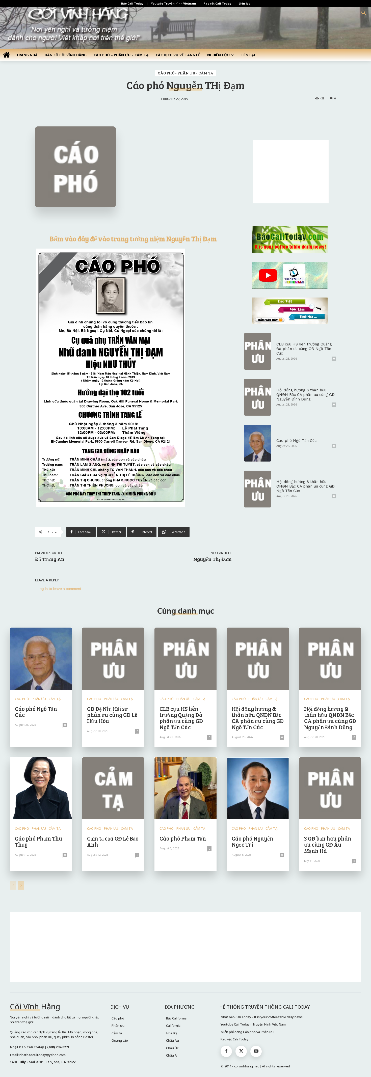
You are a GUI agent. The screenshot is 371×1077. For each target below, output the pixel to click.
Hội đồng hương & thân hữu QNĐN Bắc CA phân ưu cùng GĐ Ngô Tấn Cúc (305, 486)
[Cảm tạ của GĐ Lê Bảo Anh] (113, 788)
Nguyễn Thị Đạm (212, 558)
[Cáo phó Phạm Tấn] (185, 788)
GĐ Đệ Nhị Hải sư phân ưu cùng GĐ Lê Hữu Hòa (112, 714)
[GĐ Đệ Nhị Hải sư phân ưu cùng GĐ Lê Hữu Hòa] (113, 659)
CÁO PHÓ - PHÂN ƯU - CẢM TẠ (185, 72)
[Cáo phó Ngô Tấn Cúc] (258, 443)
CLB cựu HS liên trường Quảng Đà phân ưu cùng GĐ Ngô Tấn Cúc (304, 349)
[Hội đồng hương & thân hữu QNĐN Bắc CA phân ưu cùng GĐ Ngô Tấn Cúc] (258, 489)
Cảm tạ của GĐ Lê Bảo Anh (113, 841)
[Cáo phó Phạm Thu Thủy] (41, 788)
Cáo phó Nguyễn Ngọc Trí (252, 841)
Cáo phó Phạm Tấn (183, 838)
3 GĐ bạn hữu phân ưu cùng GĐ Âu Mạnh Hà (327, 844)
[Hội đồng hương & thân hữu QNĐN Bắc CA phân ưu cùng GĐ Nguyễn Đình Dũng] (258, 397)
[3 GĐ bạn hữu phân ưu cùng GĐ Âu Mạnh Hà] (330, 788)
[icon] (6, 54)
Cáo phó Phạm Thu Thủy (38, 841)
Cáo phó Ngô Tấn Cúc (296, 440)
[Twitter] (241, 1051)
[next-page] (21, 885)
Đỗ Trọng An (49, 558)
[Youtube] (256, 1051)
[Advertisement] (291, 171)
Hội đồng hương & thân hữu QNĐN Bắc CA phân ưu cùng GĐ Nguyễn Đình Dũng (305, 394)
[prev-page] (13, 885)
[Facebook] (226, 1051)
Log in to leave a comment (59, 588)
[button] (364, 13)
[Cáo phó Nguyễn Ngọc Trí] (258, 788)
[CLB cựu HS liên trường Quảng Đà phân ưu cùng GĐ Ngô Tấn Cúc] (258, 351)
